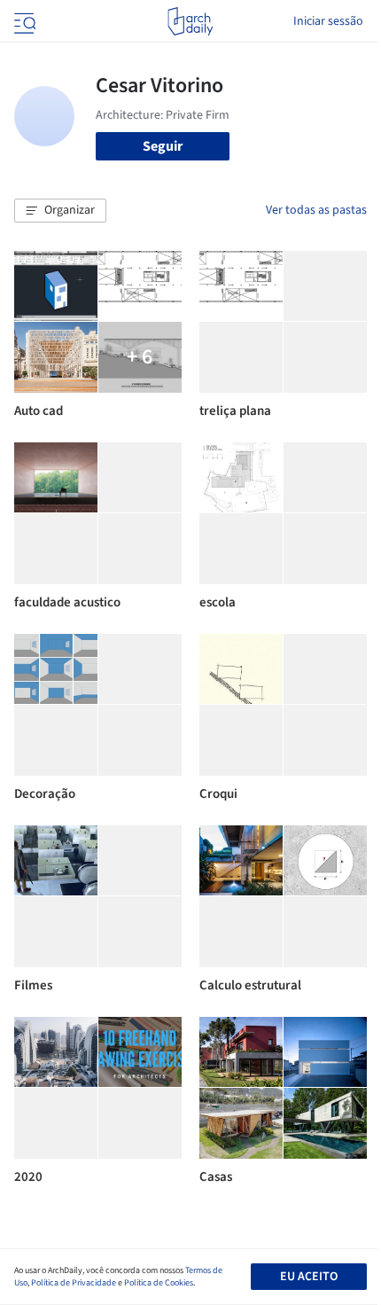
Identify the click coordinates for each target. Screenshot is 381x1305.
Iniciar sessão (328, 21)
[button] (60, 211)
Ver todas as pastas (316, 210)
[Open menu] (23, 21)
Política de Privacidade (73, 1283)
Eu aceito (309, 1276)
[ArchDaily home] (190, 21)
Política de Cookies (158, 1283)
